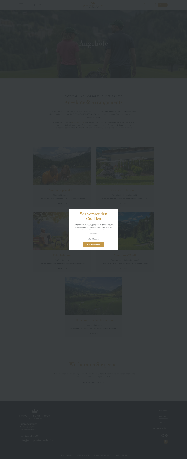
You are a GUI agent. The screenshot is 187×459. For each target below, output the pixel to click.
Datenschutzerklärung (86, 229)
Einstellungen (93, 233)
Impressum (103, 229)
